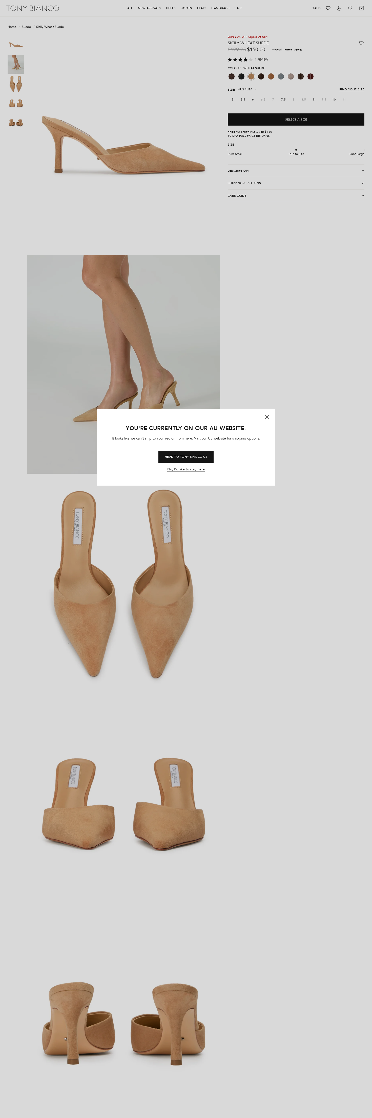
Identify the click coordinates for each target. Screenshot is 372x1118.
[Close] (267, 417)
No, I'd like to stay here (186, 469)
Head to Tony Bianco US (186, 457)
